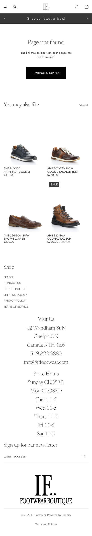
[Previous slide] (5, 18)
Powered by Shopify (59, 515)
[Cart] (87, 7)
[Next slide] (87, 18)
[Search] (15, 7)
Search (9, 277)
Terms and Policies (46, 524)
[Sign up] (83, 456)
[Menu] (5, 7)
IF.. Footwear (38, 515)
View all (83, 105)
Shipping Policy (15, 295)
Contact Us (12, 283)
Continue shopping (46, 73)
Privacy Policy (15, 300)
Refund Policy (14, 289)
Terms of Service (16, 306)
